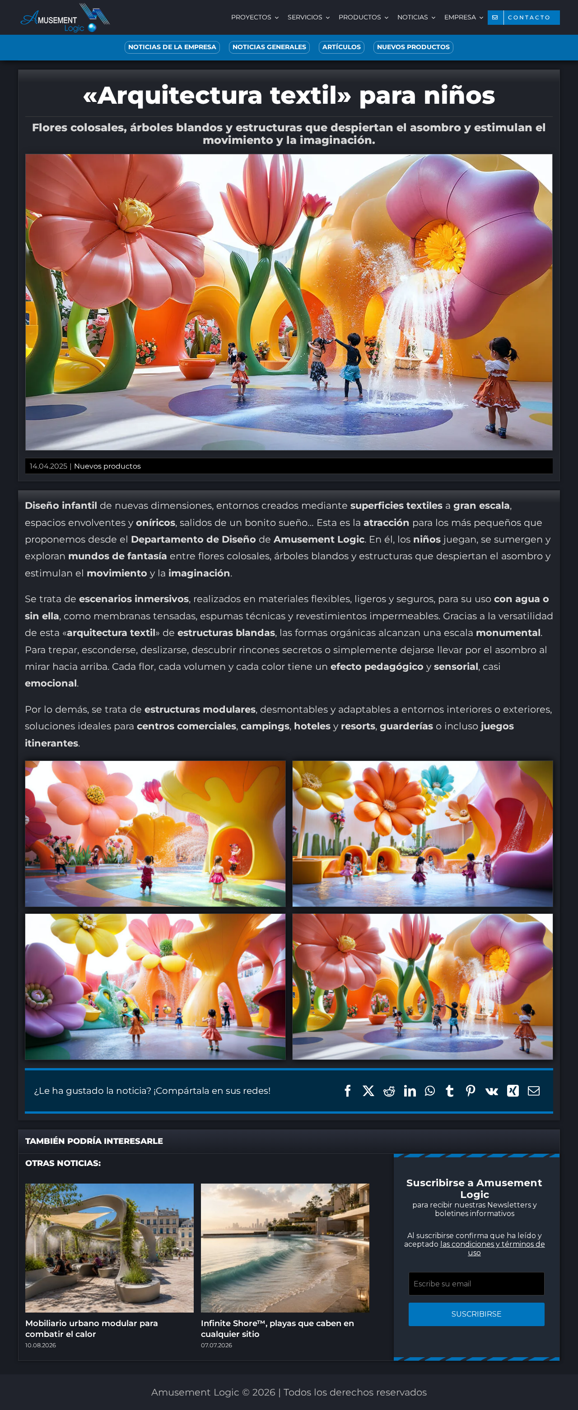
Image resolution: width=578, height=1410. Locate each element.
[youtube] (298, 815)
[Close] (450, 594)
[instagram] (261, 815)
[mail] (334, 815)
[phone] (352, 815)
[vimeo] (316, 815)
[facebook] (225, 815)
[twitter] (243, 815)
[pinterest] (279, 815)
